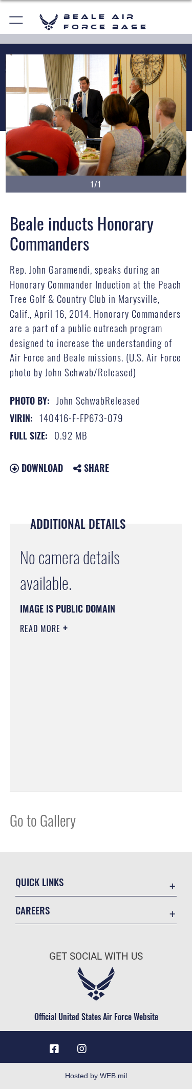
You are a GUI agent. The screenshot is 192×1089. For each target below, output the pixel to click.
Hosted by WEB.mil (96, 1076)
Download (41, 467)
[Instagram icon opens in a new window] (82, 1049)
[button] (16, 22)
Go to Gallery (43, 820)
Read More (41, 628)
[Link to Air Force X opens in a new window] (137, 1045)
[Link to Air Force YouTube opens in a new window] (110, 1045)
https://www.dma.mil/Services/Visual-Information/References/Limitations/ (82, 758)
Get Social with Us (96, 956)
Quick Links (39, 881)
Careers (32, 910)
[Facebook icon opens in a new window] (54, 1049)
